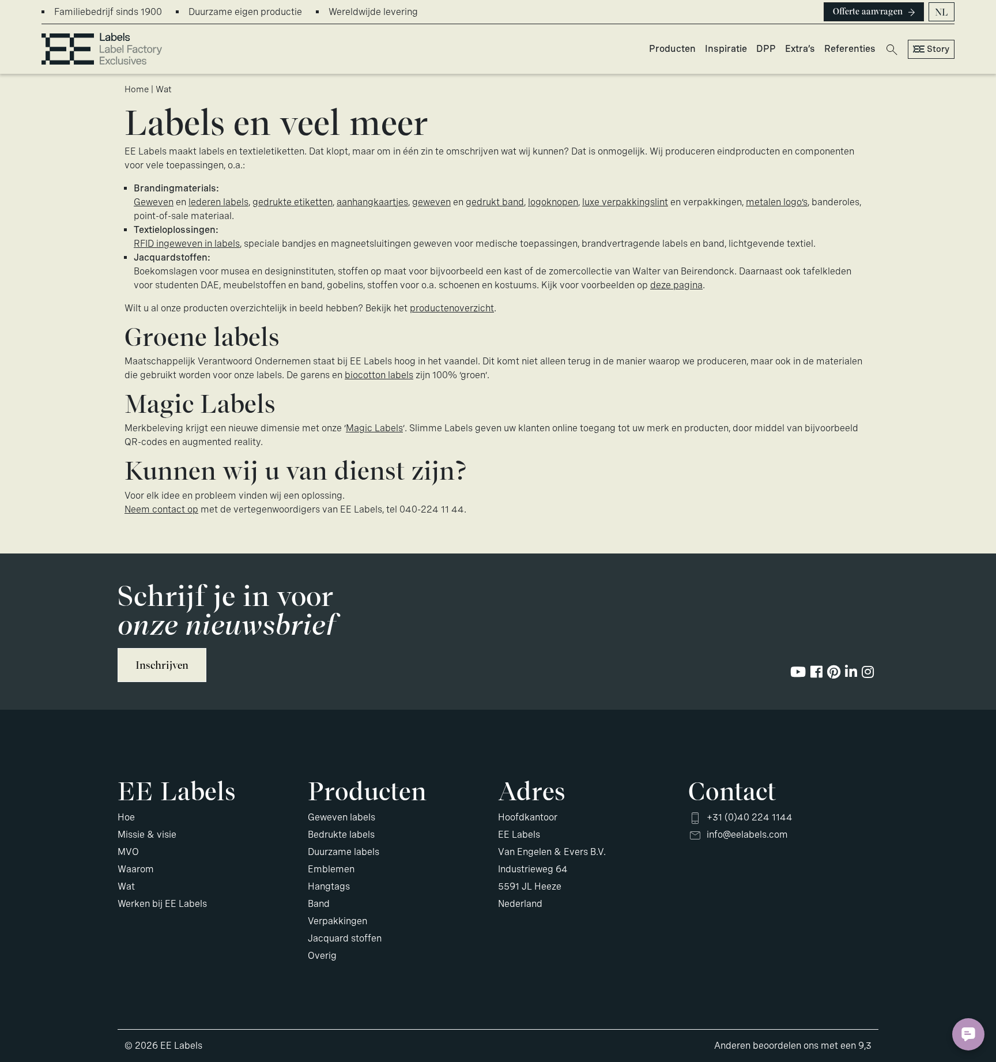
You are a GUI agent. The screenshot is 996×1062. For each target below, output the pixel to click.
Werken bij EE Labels (162, 903)
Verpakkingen (337, 921)
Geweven (153, 202)
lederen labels (218, 202)
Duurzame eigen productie (245, 11)
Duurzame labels (343, 851)
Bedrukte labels (341, 834)
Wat (126, 886)
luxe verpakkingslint (625, 202)
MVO (128, 851)
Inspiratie (726, 48)
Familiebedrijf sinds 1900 (108, 11)
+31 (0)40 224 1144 (750, 817)
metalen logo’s (777, 202)
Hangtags (329, 886)
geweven (431, 202)
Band (319, 903)
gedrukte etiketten (292, 202)
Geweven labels (341, 817)
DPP (766, 48)
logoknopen (553, 202)
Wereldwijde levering (373, 11)
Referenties (850, 48)
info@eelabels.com (747, 834)
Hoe (126, 817)
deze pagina (676, 285)
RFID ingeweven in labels (187, 243)
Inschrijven (161, 665)
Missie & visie (147, 834)
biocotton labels (379, 375)
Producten (672, 48)
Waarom (136, 869)
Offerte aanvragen (868, 11)
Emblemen (331, 869)
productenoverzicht (452, 308)
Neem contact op (161, 509)
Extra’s (800, 48)
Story (938, 49)
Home (136, 89)
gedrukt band (495, 202)
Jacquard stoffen (345, 938)
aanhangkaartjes (372, 202)
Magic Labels (374, 428)
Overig (322, 955)
